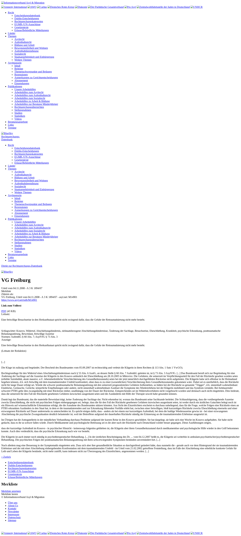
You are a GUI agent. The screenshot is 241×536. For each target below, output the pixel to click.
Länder (11, 33)
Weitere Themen (22, 59)
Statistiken (19, 116)
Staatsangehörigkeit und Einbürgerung (34, 56)
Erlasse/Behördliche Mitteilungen (31, 30)
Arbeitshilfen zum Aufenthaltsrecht (32, 95)
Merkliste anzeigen (11, 491)
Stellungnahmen (22, 110)
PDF (3, 311)
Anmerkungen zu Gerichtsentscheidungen (36, 77)
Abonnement (21, 80)
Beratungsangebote (18, 121)
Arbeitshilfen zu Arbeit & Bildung (32, 101)
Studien (18, 113)
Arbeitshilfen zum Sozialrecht (29, 98)
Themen (12, 36)
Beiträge (18, 68)
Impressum (13, 514)
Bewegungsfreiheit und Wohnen (31, 48)
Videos (18, 118)
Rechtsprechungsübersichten (29, 107)
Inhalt (17, 65)
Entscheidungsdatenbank (27, 15)
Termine (12, 127)
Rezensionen (21, 74)
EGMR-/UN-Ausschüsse (27, 24)
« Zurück (6, 456)
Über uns (12, 502)
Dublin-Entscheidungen (26, 18)
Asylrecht (19, 39)
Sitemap (12, 520)
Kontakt (12, 508)
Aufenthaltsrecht (22, 42)
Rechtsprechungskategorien (28, 21)
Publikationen (15, 86)
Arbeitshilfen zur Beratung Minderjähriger (36, 104)
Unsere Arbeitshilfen (25, 89)
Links (11, 124)
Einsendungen (21, 83)
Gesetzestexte (21, 27)
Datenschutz (14, 517)
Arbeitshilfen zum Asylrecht (28, 92)
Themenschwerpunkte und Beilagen (33, 71)
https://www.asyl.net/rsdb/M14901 (19, 300)
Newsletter (13, 511)
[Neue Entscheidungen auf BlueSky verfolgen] (120, 133)
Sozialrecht (20, 54)
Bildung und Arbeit (24, 45)
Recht (11, 12)
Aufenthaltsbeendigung (26, 51)
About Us (13, 505)
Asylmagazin (14, 62)
